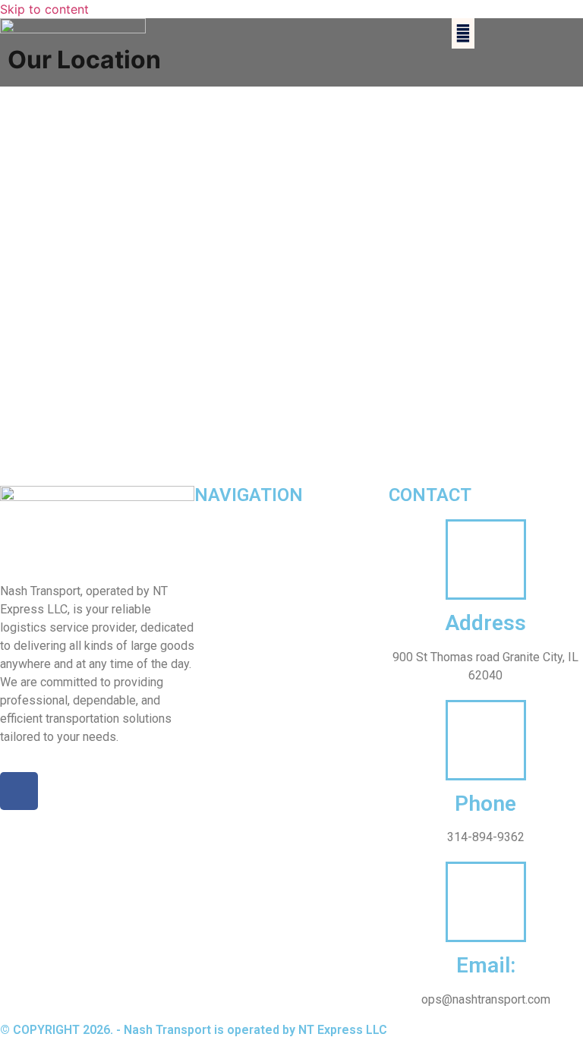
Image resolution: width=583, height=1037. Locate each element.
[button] (463, 33)
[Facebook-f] (19, 791)
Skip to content (44, 9)
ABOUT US (220, 528)
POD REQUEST (231, 586)
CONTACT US (227, 615)
